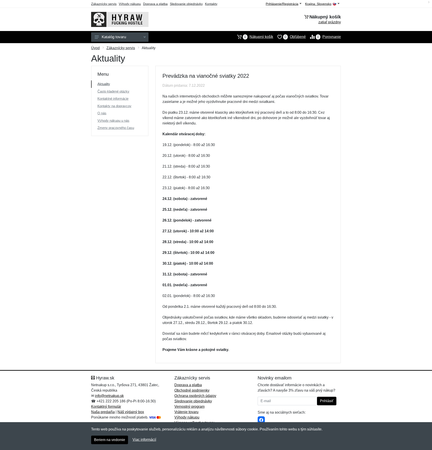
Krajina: (318, 4)
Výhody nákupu (130, 4)
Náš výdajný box (130, 412)
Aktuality (103, 84)
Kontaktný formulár (106, 406)
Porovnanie (329, 37)
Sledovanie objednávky (186, 4)
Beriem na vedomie (109, 440)
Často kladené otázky (113, 91)
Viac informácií (144, 439)
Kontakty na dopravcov (114, 106)
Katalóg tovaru (114, 37)
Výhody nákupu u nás (113, 120)
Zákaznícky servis (104, 4)
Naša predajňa (103, 412)
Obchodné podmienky (191, 390)
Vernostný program (189, 406)
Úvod (95, 48)
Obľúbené (295, 37)
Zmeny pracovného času (115, 128)
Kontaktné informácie (112, 98)
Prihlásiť (326, 401)
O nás (101, 113)
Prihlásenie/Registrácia (282, 3)
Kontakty (211, 4)
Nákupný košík (258, 37)
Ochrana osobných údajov (195, 396)
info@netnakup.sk (109, 396)
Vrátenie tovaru (186, 412)
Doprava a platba (155, 4)
